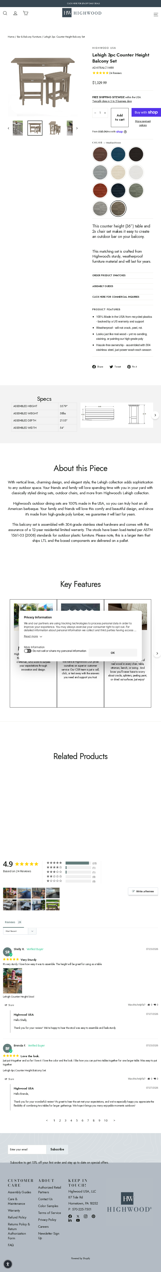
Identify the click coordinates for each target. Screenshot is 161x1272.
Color (106, 142)
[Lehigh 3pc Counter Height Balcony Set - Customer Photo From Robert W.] (9, 905)
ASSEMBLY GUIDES (102, 286)
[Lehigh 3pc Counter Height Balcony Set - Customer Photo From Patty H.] (52, 905)
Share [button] (11, 1005)
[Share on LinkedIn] (70, 1220)
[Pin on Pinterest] (93, 1216)
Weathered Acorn (100, 154)
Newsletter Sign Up (48, 1236)
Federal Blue (118, 190)
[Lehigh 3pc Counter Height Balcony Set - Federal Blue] (15, 803)
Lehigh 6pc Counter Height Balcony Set (24, 1070)
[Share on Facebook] (70, 1216)
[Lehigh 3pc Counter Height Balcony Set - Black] (20, 799)
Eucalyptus (136, 190)
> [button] (114, 1120)
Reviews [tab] (10, 922)
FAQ (11, 1245)
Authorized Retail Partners (49, 1189)
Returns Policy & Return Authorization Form (19, 1231)
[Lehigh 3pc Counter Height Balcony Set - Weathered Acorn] (10, 799)
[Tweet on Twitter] (78, 1216)
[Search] (5, 13)
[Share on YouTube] (78, 1220)
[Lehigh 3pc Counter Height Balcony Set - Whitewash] (30, 799)
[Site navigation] (156, 13)
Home (11, 37)
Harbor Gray (100, 208)
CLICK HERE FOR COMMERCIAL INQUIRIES (115, 297)
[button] (150, 1005)
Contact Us (45, 1199)
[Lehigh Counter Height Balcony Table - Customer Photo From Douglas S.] (24, 893)
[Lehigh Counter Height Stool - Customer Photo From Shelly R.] (9, 893)
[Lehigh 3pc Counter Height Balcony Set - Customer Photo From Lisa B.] (52, 893)
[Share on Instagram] (85, 1216)
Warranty (14, 1210)
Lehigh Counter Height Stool (18, 996)
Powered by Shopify (80, 1258)
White (136, 172)
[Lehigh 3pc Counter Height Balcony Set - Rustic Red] (10, 803)
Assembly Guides (19, 1192)
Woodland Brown (118, 208)
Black (136, 154)
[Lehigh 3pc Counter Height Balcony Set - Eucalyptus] (20, 803)
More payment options (143, 123)
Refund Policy (17, 1217)
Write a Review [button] (145, 891)
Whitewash (118, 172)
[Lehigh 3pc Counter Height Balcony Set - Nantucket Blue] (15, 799)
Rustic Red (100, 190)
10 (105, 1120)
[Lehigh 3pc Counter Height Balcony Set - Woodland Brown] (30, 803)
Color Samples (48, 1206)
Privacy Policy (47, 1219)
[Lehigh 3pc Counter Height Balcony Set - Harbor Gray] (25, 803)
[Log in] (15, 13)
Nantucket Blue (118, 154)
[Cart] (25, 13)
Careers (43, 1226)
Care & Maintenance (16, 1201)
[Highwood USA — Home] (82, 13)
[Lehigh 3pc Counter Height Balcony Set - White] (35, 799)
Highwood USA (104, 48)
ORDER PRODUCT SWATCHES (108, 275)
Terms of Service (49, 1212)
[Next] (155, 415)
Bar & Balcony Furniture (29, 37)
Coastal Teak (100, 172)
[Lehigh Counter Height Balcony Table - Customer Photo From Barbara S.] (38, 905)
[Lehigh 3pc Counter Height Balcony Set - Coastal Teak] (25, 799)
